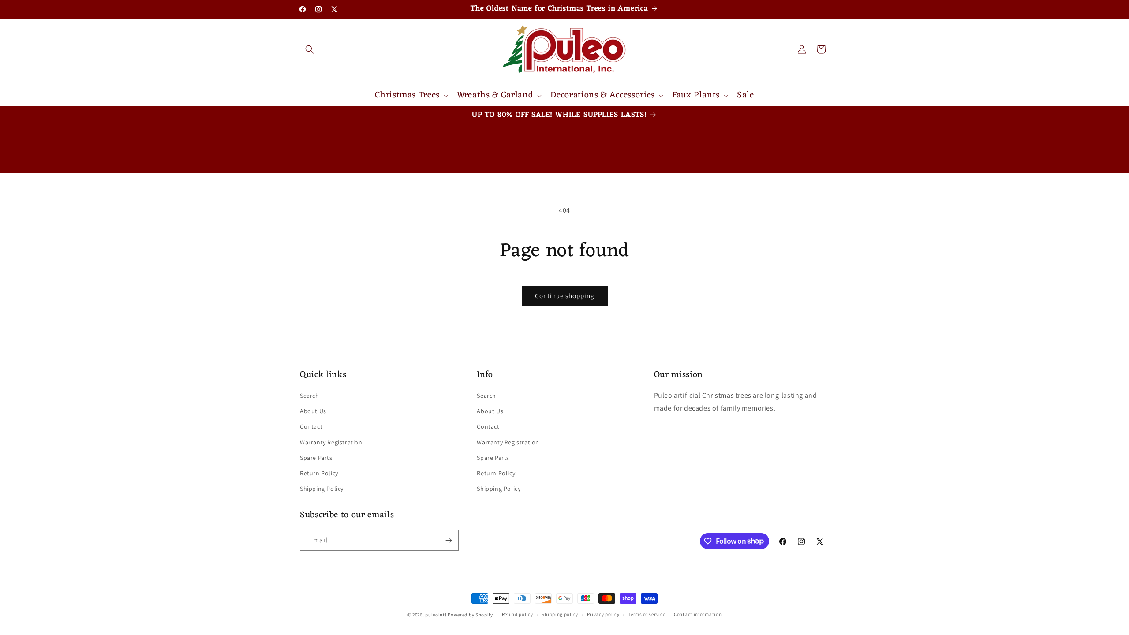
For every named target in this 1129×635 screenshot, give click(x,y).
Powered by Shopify (470, 615)
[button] (309, 49)
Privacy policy (603, 614)
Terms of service (646, 614)
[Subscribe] (448, 540)
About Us (313, 411)
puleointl (435, 615)
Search (309, 396)
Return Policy (319, 473)
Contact (311, 426)
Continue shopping (564, 295)
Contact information (698, 614)
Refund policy (517, 614)
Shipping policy (560, 614)
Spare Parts (316, 458)
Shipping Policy (322, 489)
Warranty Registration (331, 442)
